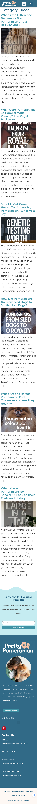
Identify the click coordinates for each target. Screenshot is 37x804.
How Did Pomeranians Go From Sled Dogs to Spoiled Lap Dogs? (17, 302)
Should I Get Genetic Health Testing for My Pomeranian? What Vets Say (18, 209)
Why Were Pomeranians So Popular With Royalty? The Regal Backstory (18, 114)
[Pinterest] (4, 728)
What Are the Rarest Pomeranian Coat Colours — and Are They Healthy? (18, 398)
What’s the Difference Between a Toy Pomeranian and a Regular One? (16, 19)
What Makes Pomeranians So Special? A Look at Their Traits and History (18, 493)
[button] (24, 4)
